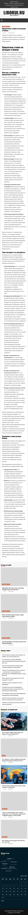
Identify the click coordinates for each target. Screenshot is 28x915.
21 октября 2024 (11, 32)
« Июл (2, 900)
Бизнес (3, 755)
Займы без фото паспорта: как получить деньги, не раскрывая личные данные (13, 698)
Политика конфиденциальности (16, 3)
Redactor (5, 32)
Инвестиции (4, 728)
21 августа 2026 (10, 762)
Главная (6, 3)
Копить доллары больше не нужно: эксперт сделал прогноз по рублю (13, 615)
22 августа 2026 (10, 735)
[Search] (25, 20)
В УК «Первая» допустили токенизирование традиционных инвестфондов (13, 694)
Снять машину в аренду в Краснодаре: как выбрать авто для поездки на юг (13, 655)
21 (17, 891)
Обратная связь (14, 7)
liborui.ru (14, 12)
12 (10, 888)
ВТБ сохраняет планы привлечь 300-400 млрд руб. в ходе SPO (13, 679)
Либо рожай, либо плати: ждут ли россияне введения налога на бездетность (13, 588)
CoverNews (10, 912)
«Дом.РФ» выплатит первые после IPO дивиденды (12, 683)
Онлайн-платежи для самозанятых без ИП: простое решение (13, 703)
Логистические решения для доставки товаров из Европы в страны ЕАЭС (12, 666)
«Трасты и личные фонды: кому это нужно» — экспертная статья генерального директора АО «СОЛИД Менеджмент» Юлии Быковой (14, 673)
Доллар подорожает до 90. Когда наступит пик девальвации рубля (14, 642)
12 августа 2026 (10, 789)
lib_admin (5, 591)
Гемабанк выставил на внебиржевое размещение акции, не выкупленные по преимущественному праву (12, 689)
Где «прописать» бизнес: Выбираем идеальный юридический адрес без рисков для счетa (13, 661)
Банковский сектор (6, 26)
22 (21, 891)
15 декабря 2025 (10, 591)
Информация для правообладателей (14, 5)
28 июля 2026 (10, 817)
